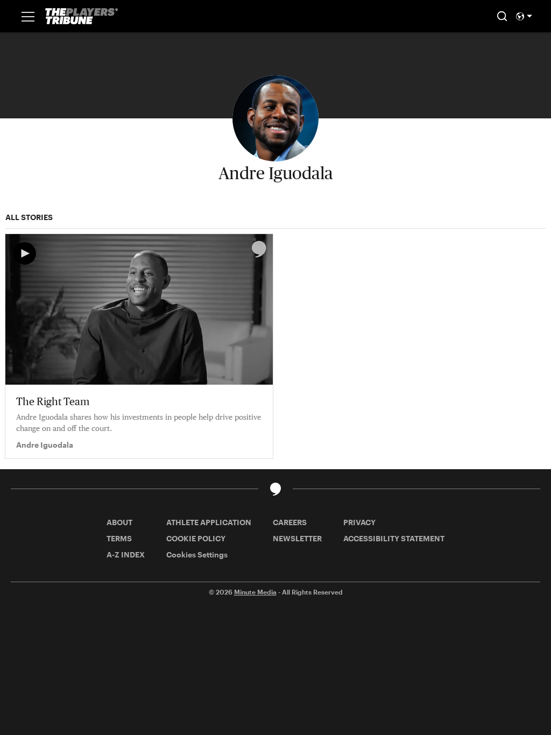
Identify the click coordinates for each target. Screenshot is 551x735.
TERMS (119, 538)
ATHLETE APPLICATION (208, 522)
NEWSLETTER (297, 538)
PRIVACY (359, 522)
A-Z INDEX (126, 554)
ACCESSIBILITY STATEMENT (393, 538)
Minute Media (255, 592)
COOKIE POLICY (195, 538)
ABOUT (119, 522)
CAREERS (290, 522)
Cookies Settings (197, 554)
